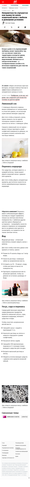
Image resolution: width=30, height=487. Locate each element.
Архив (16, 456)
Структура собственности (8, 457)
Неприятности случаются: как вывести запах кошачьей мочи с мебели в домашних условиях (24, 7)
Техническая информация (21, 451)
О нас (3, 442)
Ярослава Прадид (10, 23)
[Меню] (3, 2)
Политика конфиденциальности (20, 448)
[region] (15, 483)
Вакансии (4, 455)
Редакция (4, 445)
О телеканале (5, 450)
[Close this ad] (29, 478)
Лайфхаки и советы (13, 7)
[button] (5, 27)
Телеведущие (5, 452)
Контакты (17, 453)
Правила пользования (20, 445)
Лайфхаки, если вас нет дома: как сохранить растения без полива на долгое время (15, 98)
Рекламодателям (19, 442)
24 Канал (4, 5)
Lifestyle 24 (5, 7)
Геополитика (14, 5)
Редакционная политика (8, 447)
